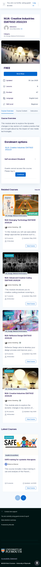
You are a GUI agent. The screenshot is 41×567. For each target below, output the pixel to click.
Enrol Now (20, 74)
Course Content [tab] (21, 111)
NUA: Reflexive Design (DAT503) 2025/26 (18, 337)
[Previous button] (17, 497)
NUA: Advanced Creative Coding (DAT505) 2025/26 (18, 279)
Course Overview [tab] (7, 111)
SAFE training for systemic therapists (20, 460)
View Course (31, 246)
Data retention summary (8, 520)
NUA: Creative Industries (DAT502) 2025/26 (19, 394)
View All (37, 190)
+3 (21, 29)
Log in (34, 4)
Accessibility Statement (9, 559)
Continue (20, 174)
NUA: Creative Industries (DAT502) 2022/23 (19, 149)
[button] (35, 159)
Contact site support (11, 511)
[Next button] (23, 497)
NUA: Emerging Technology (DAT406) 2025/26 (20, 221)
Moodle (11, 524)
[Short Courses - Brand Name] (20, 551)
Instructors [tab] (34, 111)
